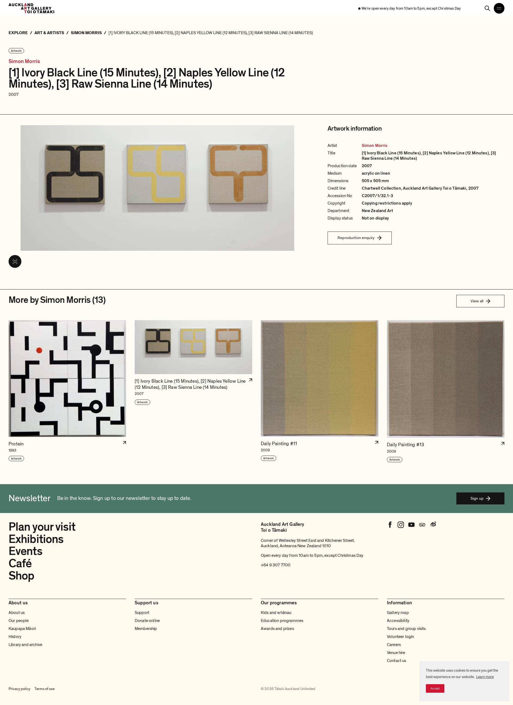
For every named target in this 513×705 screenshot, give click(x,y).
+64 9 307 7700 (275, 565)
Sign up (477, 498)
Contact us (396, 661)
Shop (21, 575)
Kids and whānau (276, 613)
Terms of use (44, 689)
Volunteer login (400, 637)
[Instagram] (401, 525)
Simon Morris (24, 61)
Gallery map (398, 613)
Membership (146, 629)
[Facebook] (390, 525)
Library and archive (25, 645)
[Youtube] (411, 525)
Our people (19, 621)
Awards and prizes (277, 629)
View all (477, 301)
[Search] (487, 8)
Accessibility (398, 621)
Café (20, 563)
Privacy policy (19, 689)
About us (17, 613)
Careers (394, 645)
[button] (67, 391)
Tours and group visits (406, 629)
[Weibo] (433, 525)
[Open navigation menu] (499, 8)
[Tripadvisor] (422, 525)
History (15, 637)
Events (25, 551)
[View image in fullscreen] (15, 261)
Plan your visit (42, 527)
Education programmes (282, 621)
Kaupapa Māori (22, 629)
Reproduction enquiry (356, 237)
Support (142, 613)
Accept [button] (435, 688)
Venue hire (396, 653)
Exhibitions (36, 539)
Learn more (485, 676)
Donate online (147, 621)
